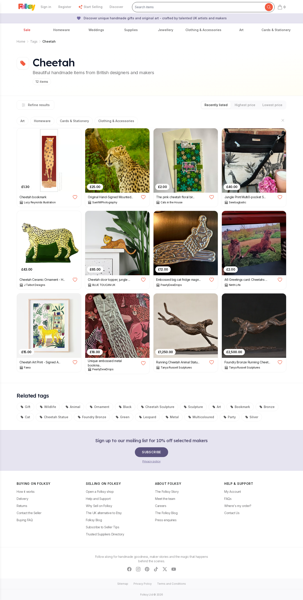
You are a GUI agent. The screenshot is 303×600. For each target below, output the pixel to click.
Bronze (269, 407)
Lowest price (272, 105)
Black (127, 407)
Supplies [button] (131, 30)
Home (21, 41)
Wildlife (50, 407)
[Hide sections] (282, 120)
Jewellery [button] (165, 30)
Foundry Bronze (94, 417)
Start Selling (93, 7)
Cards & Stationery (74, 121)
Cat (27, 417)
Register (64, 7)
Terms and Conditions (171, 583)
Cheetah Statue (56, 417)
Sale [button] (27, 30)
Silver (254, 417)
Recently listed (216, 105)
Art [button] (241, 30)
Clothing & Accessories (116, 121)
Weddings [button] (96, 30)
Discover (116, 7)
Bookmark (242, 407)
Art (22, 121)
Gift (27, 407)
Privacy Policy (143, 583)
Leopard (149, 417)
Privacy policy (151, 461)
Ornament (101, 407)
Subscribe (151, 452)
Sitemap (122, 583)
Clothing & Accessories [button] (203, 30)
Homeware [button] (61, 30)
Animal (75, 407)
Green (125, 417)
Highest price (245, 105)
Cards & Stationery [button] (276, 30)
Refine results (39, 105)
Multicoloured (203, 417)
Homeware (42, 121)
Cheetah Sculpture (159, 407)
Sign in (46, 7)
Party (232, 417)
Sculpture (195, 407)
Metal (174, 417)
